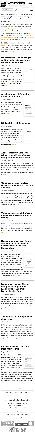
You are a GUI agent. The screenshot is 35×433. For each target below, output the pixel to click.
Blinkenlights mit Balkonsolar (15, 123)
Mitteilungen (8, 31)
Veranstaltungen (21, 29)
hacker (21, 414)
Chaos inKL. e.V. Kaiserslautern (15, 403)
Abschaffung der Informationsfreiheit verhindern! (16, 95)
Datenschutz (18, 392)
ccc (18, 414)
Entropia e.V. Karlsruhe (15, 407)
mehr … (6, 85)
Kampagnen (11, 29)
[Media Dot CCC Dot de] (21, 425)
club (7, 414)
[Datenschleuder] (31, 425)
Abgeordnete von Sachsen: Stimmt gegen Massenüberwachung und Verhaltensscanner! (16, 155)
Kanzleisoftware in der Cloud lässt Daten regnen (15, 347)
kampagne (13, 414)
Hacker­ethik (10, 51)
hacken (27, 414)
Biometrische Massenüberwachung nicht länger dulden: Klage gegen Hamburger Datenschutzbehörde (15, 287)
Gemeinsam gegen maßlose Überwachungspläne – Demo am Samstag (17, 185)
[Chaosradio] (7, 425)
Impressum (8, 392)
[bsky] (23, 432)
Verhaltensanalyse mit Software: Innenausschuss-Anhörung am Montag (16, 215)
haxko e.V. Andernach (15, 405)
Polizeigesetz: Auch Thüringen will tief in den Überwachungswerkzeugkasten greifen (16, 60)
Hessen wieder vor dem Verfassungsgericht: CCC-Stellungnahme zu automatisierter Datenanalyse (16, 244)
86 (20, 388)
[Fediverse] (17, 432)
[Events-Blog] (12, 432)
